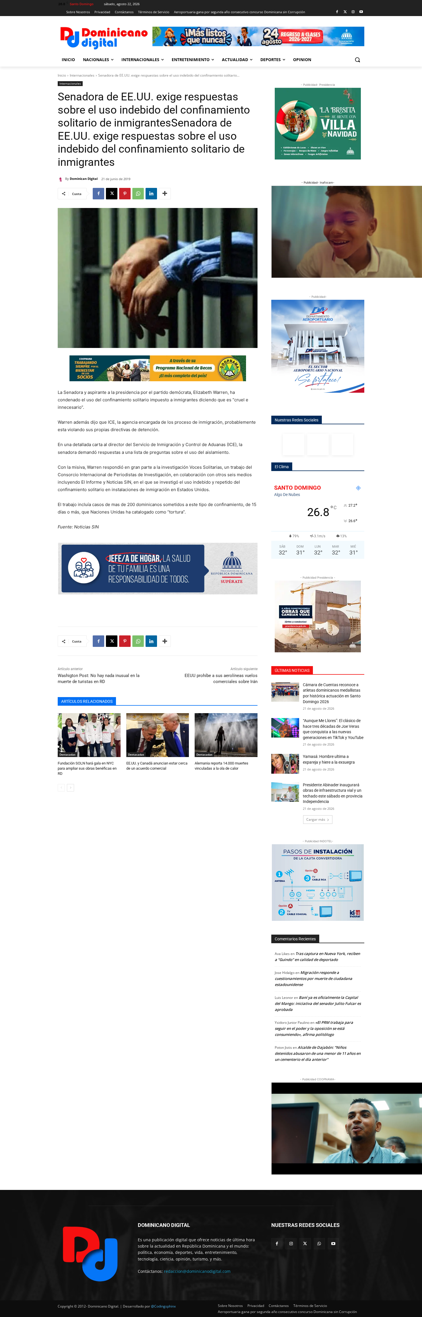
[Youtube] (361, 12)
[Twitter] (345, 12)
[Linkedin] (151, 193)
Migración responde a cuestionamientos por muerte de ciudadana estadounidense (313, 978)
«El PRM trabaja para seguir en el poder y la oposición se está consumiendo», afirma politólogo (314, 1028)
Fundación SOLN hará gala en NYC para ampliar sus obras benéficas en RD (87, 768)
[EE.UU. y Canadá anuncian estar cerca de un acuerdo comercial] (157, 735)
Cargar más (315, 819)
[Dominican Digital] (61, 179)
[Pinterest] (125, 193)
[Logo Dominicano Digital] (104, 37)
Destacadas (67, 754)
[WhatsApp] (138, 193)
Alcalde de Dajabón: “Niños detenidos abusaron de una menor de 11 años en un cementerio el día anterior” (318, 1053)
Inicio (62, 75)
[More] (165, 193)
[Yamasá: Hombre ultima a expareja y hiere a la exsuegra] (285, 763)
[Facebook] (337, 12)
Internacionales (82, 75)
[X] (111, 193)
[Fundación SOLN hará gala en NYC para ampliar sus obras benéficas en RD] (89, 735)
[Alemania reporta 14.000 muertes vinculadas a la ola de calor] (226, 735)
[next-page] (70, 787)
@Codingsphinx (163, 1306)
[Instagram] (353, 12)
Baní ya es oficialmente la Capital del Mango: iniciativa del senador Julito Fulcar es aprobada (318, 1003)
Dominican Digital (84, 178)
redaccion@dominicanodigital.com (197, 1271)
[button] (357, 60)
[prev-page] (61, 787)
